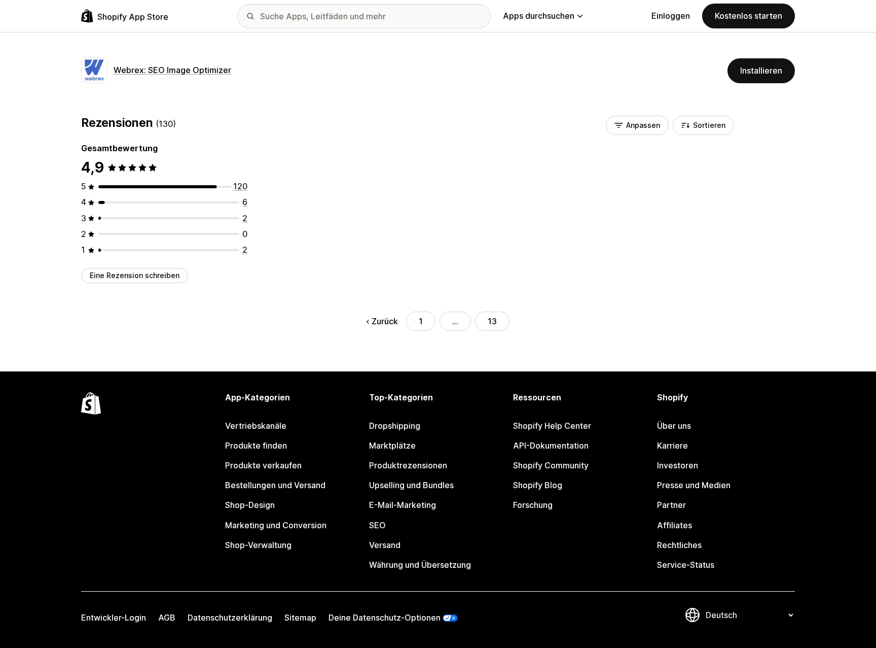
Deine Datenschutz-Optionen (384, 617)
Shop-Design (250, 505)
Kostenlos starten (748, 16)
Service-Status (685, 565)
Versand (384, 545)
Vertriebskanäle (255, 426)
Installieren (761, 70)
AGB (166, 617)
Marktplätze (392, 445)
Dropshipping (394, 426)
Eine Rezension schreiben (134, 275)
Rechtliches (679, 545)
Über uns (674, 426)
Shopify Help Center (552, 426)
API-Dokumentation (551, 445)
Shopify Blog (537, 485)
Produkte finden (256, 445)
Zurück (385, 321)
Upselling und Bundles (411, 485)
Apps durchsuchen (538, 16)
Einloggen (670, 16)
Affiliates (674, 525)
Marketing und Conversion (275, 525)
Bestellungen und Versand (275, 485)
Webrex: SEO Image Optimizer (172, 70)
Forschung (533, 505)
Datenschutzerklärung (230, 617)
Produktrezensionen (408, 465)
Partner (671, 505)
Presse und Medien (694, 485)
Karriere (672, 445)
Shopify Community (551, 465)
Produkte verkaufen (263, 465)
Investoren (677, 465)
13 (492, 321)
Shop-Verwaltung (258, 545)
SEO (377, 525)
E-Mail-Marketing (402, 505)
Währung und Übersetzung (420, 565)
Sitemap (300, 617)
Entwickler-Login (113, 617)
